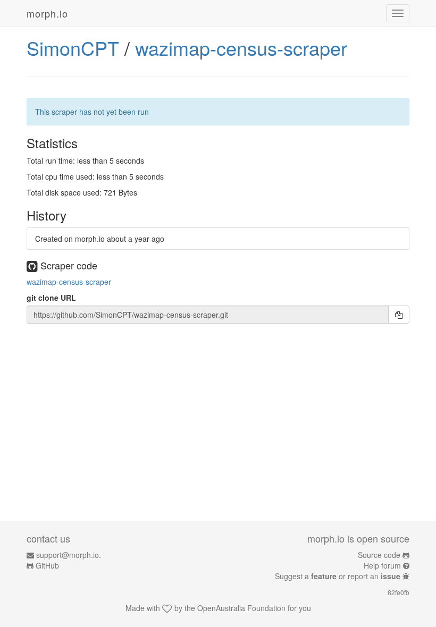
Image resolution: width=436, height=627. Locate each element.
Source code (379, 554)
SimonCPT (73, 47)
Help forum (382, 565)
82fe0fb (398, 592)
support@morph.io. (68, 554)
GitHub (47, 565)
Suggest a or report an (337, 576)
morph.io (47, 13)
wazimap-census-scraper (241, 47)
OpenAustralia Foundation (241, 608)
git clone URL (51, 297)
